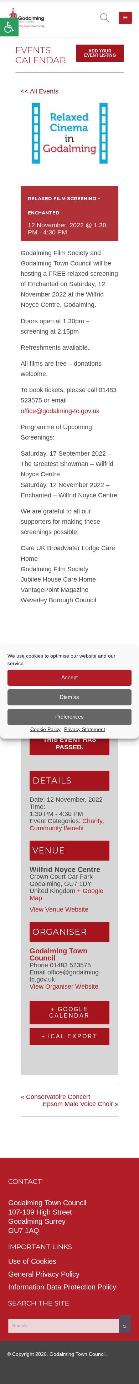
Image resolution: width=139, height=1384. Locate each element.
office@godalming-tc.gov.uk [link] (60, 411)
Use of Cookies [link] (32, 1261)
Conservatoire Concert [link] (55, 1096)
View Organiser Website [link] (64, 986)
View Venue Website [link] (59, 909)
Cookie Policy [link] (45, 729)
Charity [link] (92, 821)
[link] (9, 27)
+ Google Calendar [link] (69, 1012)
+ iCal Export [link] (69, 1036)
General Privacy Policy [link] (43, 1274)
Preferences (69, 717)
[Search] (125, 1324)
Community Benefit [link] (57, 828)
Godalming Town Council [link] (58, 954)
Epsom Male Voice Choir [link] (80, 1103)
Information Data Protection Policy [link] (62, 1287)
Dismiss (69, 697)
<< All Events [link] (39, 91)
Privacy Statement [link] (84, 729)
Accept (69, 677)
